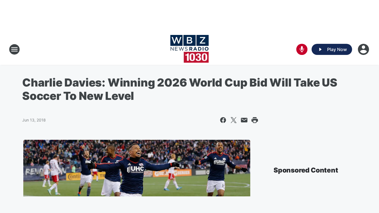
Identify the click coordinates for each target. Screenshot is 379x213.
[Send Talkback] (301, 49)
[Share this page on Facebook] (223, 120)
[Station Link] (189, 49)
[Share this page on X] (233, 120)
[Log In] (364, 49)
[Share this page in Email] (244, 120)
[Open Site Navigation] (14, 49)
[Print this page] (255, 120)
